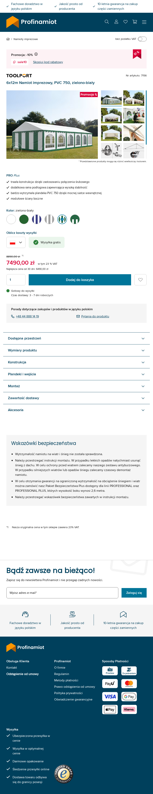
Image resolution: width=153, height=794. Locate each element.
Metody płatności (66, 680)
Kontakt (11, 667)
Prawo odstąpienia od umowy (74, 686)
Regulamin (61, 674)
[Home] (8, 39)
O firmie (59, 667)
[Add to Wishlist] (140, 279)
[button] (134, 22)
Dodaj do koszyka (80, 279)
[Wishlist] (126, 22)
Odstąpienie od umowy (22, 674)
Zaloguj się (134, 592)
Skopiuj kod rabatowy (48, 62)
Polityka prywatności (68, 693)
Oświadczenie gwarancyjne (73, 699)
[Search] (106, 22)
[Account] (116, 22)
